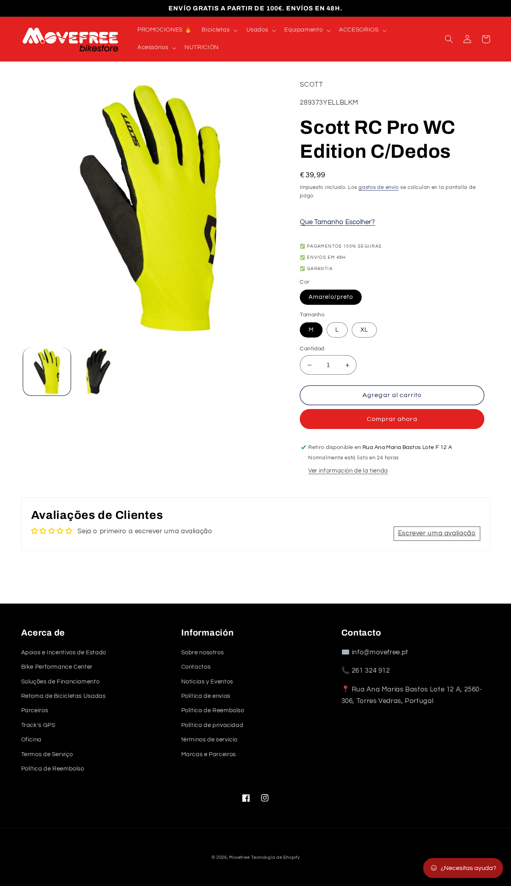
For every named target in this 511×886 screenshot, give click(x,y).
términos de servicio (209, 740)
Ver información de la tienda (348, 471)
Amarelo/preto (331, 297)
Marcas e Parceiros (208, 754)
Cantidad (312, 349)
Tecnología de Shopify (275, 857)
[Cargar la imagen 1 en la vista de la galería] (47, 371)
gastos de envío (378, 187)
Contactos (196, 667)
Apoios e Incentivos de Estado (63, 653)
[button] (219, 30)
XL (364, 330)
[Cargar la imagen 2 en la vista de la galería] (98, 371)
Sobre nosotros (202, 653)
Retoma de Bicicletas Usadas (63, 696)
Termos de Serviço (47, 754)
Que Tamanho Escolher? (337, 222)
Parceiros (34, 710)
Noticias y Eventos (207, 682)
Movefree (239, 857)
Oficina (31, 740)
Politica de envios (205, 696)
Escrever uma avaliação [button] (437, 533)
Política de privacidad (212, 725)
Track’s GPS (38, 725)
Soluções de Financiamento (60, 682)
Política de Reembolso (52, 769)
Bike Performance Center (57, 667)
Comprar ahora (392, 419)
